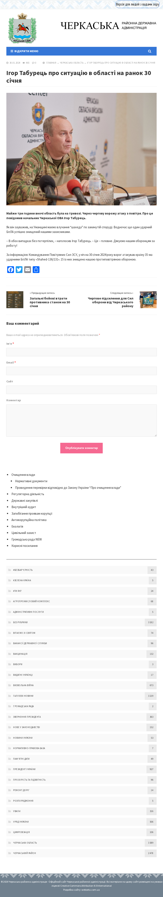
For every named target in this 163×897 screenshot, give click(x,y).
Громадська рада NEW (26, 539)
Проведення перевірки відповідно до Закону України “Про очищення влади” (68, 488)
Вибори (17, 664)
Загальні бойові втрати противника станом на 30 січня (50, 302)
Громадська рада (23, 706)
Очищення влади (23, 475)
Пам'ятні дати (21, 758)
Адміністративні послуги (28, 611)
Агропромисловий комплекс (31, 601)
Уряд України (21, 821)
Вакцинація (20, 653)
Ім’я (10, 343)
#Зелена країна (22, 580)
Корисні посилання (24, 546)
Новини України (22, 737)
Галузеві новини (23, 695)
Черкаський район (24, 853)
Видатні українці (23, 674)
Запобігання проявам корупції (31, 513)
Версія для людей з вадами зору (137, 4)
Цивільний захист (23, 533)
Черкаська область (72, 62)
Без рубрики (20, 622)
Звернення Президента (27, 716)
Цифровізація (21, 832)
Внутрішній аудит (23, 507)
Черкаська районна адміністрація (22, 28)
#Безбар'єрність (23, 569)
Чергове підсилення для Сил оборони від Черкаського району (110, 302)
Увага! (17, 811)
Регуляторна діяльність (27, 494)
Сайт (9, 381)
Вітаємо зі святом (24, 632)
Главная (51, 62)
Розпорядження (23, 800)
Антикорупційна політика (28, 520)
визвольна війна (23, 685)
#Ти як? (17, 590)
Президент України (24, 769)
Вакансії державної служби (30, 643)
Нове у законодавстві (26, 727)
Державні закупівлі (24, 501)
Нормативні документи (31, 481)
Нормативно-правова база (29, 748)
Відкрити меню (25, 51)
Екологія (17, 526)
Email (11, 362)
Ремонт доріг (21, 790)
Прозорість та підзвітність (29, 779)
